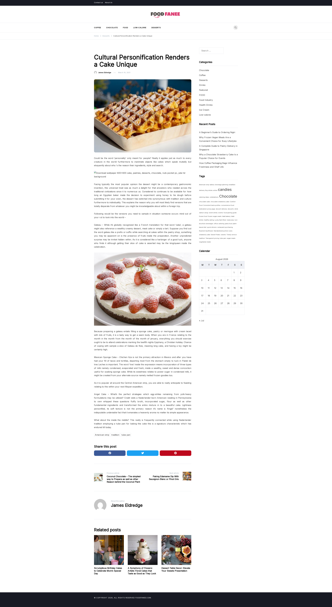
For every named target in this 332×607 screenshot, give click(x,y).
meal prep (230, 220)
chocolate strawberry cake (220, 202)
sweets (223, 235)
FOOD (125, 27)
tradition (115, 435)
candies (225, 189)
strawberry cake (204, 235)
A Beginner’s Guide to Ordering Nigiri (217, 132)
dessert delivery (221, 209)
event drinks (213, 213)
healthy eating (209, 220)
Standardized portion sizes (223, 231)
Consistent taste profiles (211, 205)
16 (241, 288)
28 (228, 303)
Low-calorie (139, 27)
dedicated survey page (207, 209)
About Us (108, 2)
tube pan (126, 435)
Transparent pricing (212, 238)
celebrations (214, 197)
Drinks (202, 85)
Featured (203, 90)
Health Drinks (206, 105)
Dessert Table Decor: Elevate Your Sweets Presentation (175, 569)
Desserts (156, 27)
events (220, 213)
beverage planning (221, 185)
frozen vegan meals (215, 216)
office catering (219, 223)
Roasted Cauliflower (206, 231)
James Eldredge (104, 72)
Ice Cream (204, 110)
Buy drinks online (211, 190)
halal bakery (226, 216)
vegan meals (231, 238)
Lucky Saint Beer (220, 220)
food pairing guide (230, 213)
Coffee (97, 27)
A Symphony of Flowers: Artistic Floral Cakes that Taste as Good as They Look (142, 571)
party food (228, 223)
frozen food (203, 216)
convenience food (227, 205)
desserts (231, 209)
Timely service (232, 235)
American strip (102, 435)
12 (215, 288)
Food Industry (206, 100)
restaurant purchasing (225, 227)
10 (202, 288)
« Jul (201, 320)
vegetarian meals (205, 242)
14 (228, 288)
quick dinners (212, 227)
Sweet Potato (215, 235)
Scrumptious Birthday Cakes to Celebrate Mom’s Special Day (108, 571)
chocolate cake (204, 202)
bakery (212, 185)
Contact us (98, 2)
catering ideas (204, 197)
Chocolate (112, 27)
